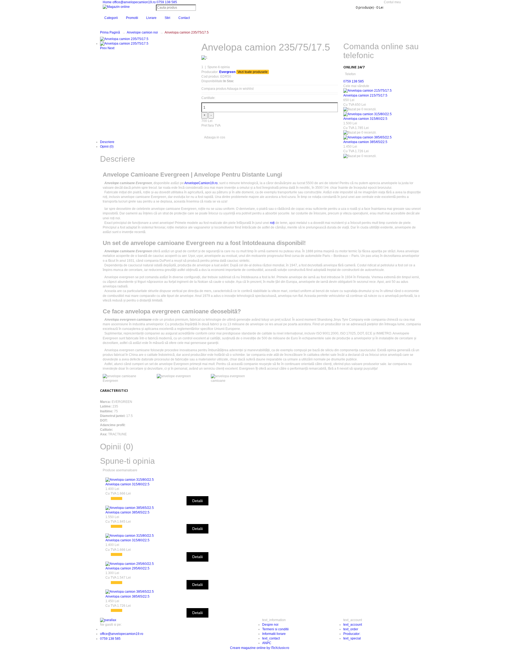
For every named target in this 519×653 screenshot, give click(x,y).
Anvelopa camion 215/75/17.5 (365, 95)
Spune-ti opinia (218, 67)
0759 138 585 (167, 2)
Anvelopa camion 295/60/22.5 (127, 568)
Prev (103, 48)
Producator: (351, 634)
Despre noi (270, 625)
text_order (350, 629)
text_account (352, 625)
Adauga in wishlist (240, 89)
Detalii (197, 501)
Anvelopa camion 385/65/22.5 (365, 142)
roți (272, 223)
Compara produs (213, 89)
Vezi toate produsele (253, 72)
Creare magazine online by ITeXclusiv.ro (259, 648)
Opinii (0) (107, 146)
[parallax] (108, 620)
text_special (352, 638)
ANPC (266, 643)
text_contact (271, 638)
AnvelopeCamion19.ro (201, 183)
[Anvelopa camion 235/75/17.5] (124, 39)
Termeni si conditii (275, 629)
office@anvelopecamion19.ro (134, 2)
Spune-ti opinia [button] (127, 460)
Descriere (107, 142)
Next (111, 48)
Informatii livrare (274, 634)
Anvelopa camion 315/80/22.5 (365, 119)
